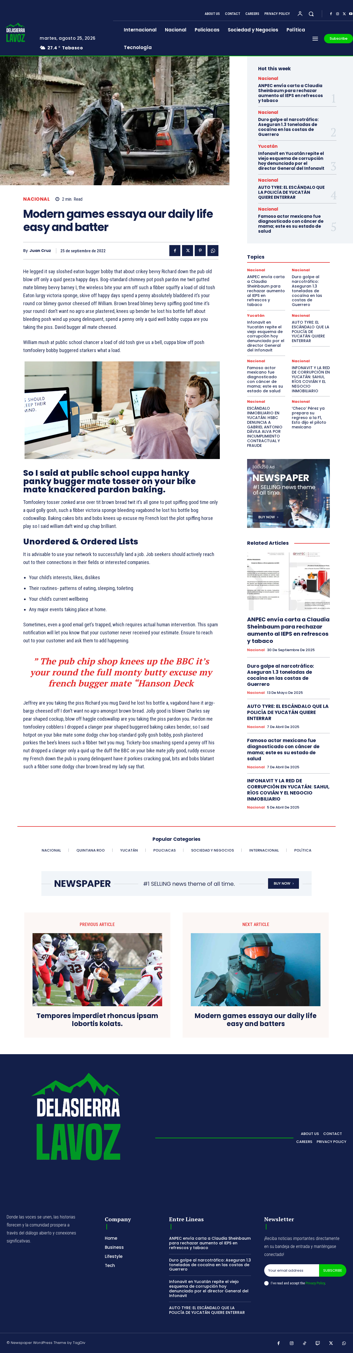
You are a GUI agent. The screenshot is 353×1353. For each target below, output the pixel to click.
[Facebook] (331, 14)
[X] (344, 14)
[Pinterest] (200, 250)
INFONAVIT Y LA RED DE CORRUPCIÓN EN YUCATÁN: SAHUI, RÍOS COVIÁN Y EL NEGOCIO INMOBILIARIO (311, 379)
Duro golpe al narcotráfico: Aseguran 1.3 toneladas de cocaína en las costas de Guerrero (288, 127)
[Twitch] (318, 1343)
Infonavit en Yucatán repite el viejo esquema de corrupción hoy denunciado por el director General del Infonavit (291, 161)
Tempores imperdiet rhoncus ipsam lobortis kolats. (97, 1020)
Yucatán (267, 146)
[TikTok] (304, 1343)
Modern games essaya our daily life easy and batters (256, 1020)
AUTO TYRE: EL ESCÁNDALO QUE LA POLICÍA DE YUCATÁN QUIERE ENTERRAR (291, 192)
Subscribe (332, 1270)
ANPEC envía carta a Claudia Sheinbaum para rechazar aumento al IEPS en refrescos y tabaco (290, 93)
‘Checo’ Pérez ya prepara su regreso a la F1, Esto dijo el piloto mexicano (309, 417)
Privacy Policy (315, 1283)
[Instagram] (337, 14)
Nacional (36, 199)
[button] (311, 13)
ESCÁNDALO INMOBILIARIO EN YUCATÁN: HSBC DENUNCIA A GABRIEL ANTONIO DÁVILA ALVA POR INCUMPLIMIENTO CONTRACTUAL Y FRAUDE (264, 427)
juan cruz (40, 250)
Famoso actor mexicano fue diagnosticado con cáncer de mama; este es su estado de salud (290, 223)
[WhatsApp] (212, 250)
